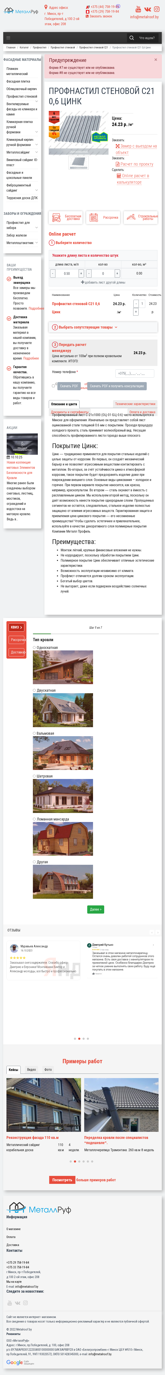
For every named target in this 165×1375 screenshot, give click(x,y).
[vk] (147, 9)
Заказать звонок (100, 16)
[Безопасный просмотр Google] (82, 1362)
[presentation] (152, 932)
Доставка (12, 1245)
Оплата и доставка (142, 412)
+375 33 (17, 1267)
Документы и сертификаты (70, 412)
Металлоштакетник (20, 243)
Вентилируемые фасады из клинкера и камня (21, 109)
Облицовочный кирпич (21, 89)
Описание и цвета (64, 404)
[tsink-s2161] (78, 133)
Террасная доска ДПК (22, 198)
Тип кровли (43, 639)
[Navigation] (8, 38)
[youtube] (138, 9)
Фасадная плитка (18, 81)
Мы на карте (14, 1281)
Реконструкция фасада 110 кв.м (32, 1137)
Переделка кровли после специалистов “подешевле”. (116, 1140)
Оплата (10, 1237)
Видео (31, 1070)
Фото (48, 1070)
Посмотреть (62, 1180)
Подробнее (36, 308)
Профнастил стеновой (21, 96)
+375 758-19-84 (105, 7)
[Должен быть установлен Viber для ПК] (118, 6)
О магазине (13, 1229)
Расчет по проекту (136, 164)
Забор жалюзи (16, 235)
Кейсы (13, 1070)
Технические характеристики (135, 404)
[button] (36, 101)
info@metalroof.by (144, 17)
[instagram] (157, 9)
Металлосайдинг (18, 152)
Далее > (95, 909)
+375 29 (17, 1262)
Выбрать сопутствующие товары (83, 327)
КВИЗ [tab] (15, 627)
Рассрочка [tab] (17, 640)
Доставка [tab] (17, 652)
